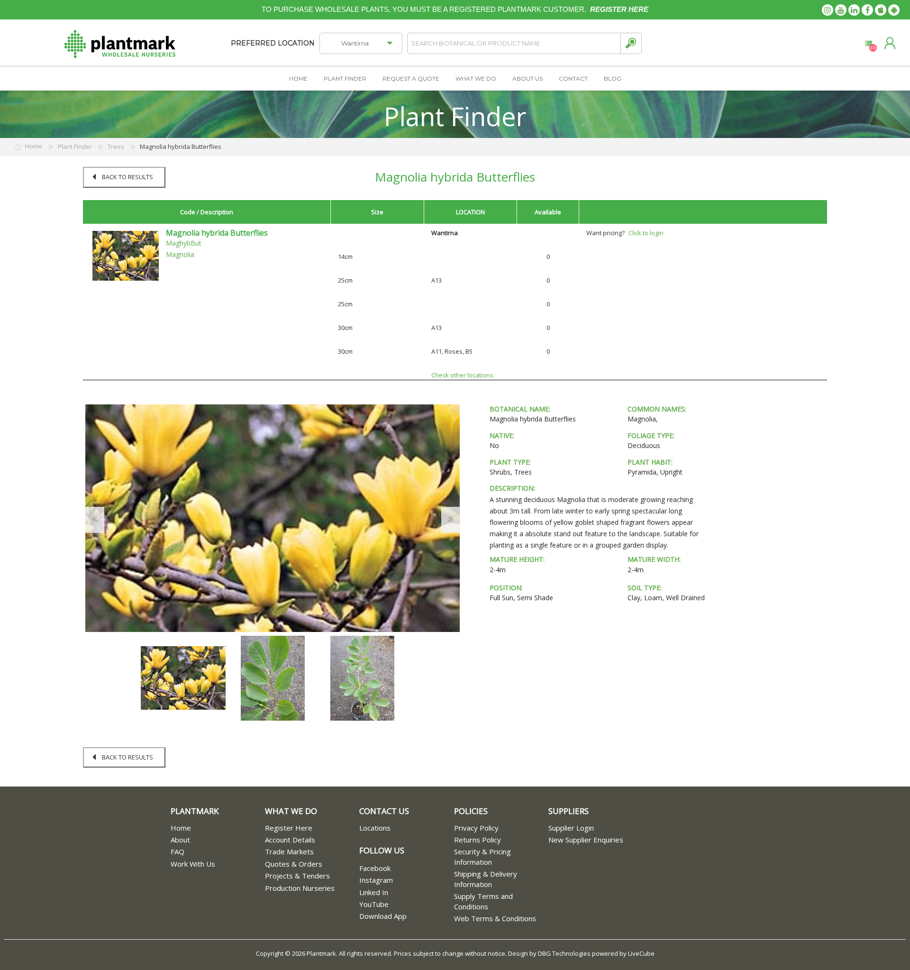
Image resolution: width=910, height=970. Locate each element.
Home (181, 828)
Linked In (373, 892)
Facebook (375, 868)
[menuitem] (218, 828)
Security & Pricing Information (482, 856)
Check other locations (462, 375)
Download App (383, 916)
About (180, 839)
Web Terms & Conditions (495, 918)
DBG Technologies (564, 953)
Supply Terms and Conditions (483, 901)
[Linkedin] (854, 10)
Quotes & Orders (293, 864)
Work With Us (193, 864)
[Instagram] (827, 10)
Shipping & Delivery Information (485, 878)
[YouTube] (840, 10)
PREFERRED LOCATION (273, 43)
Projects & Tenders (297, 875)
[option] (183, 678)
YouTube (374, 904)
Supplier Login (571, 828)
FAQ (177, 851)
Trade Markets (289, 851)
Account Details (290, 839)
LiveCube (641, 953)
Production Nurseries (300, 888)
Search (631, 43)
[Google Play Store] (894, 10)
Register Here (288, 828)
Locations (375, 828)
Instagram (376, 880)
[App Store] (880, 10)
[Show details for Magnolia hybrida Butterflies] (125, 255)
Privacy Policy (476, 828)
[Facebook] (867, 10)
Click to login (646, 233)
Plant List (868, 43)
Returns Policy (477, 839)
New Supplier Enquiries (585, 839)
